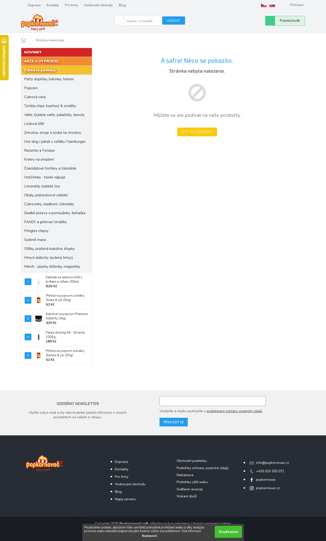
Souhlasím (228, 531)
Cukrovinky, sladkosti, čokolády (49, 204)
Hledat (173, 20)
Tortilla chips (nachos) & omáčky (50, 105)
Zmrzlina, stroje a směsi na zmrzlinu (52, 132)
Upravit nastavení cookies (211, 523)
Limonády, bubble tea (42, 186)
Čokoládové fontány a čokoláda (50, 168)
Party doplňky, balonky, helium (49, 79)
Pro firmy (71, 5)
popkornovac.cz (268, 488)
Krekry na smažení (39, 159)
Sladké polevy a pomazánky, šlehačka (54, 213)
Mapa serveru (125, 499)
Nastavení (149, 536)
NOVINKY (33, 52)
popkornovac (266, 479)
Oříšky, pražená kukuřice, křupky (49, 248)
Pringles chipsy (36, 230)
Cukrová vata (35, 97)
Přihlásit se (173, 422)
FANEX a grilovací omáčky (45, 221)
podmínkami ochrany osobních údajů (234, 411)
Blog (122, 5)
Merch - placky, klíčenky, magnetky (52, 266)
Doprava (34, 5)
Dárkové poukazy (40, 70)
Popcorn (31, 88)
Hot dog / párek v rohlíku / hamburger (54, 141)
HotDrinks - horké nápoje (44, 177)
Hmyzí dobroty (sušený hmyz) (48, 257)
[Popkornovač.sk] (272, 5)
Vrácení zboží (187, 496)
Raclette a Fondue (39, 150)
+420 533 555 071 (270, 471)
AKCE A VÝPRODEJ (41, 61)
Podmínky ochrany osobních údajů (203, 468)
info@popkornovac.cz (272, 462)
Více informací (191, 531)
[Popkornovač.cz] (264, 5)
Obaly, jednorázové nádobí (46, 195)
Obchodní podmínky (192, 461)
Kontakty (53, 5)
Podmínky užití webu (192, 482)
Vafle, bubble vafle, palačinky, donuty (54, 114)
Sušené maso (35, 239)
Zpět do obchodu (197, 132)
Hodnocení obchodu (98, 5)
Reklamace (185, 475)
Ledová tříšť (34, 123)
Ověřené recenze (190, 489)
